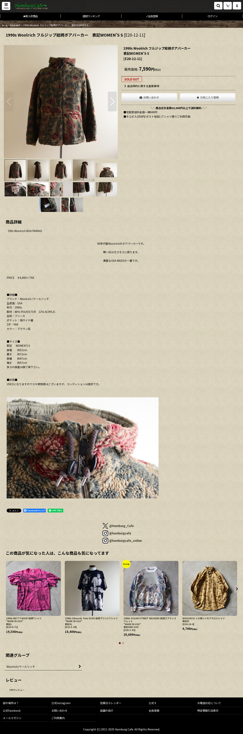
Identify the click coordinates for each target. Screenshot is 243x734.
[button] (6, 6)
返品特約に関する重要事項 (143, 86)
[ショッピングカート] (227, 5)
